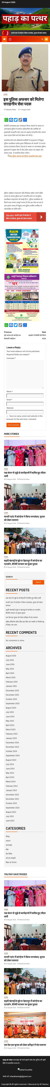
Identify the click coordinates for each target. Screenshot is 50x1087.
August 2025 (11, 708)
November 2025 (12, 695)
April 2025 (10, 725)
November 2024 (12, 747)
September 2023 (13, 808)
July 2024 (10, 764)
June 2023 (10, 821)
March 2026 (10, 677)
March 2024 (10, 781)
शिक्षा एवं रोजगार (11, 862)
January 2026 (11, 686)
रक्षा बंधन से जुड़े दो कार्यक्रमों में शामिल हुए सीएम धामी (23, 598)
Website (10, 408)
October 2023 (11, 803)
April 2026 (10, 673)
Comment (11, 358)
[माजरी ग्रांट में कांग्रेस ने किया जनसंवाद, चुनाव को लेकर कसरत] (25, 497)
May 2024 (10, 773)
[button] (10, 39)
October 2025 (11, 699)
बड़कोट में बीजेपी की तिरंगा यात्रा (37, 335)
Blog (8, 836)
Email (9, 400)
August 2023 (11, 812)
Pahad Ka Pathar (11, 110)
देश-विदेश (9, 854)
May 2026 (10, 669)
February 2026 (12, 682)
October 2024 (11, 751)
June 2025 (10, 716)
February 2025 (12, 734)
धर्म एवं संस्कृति (11, 858)
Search (9, 577)
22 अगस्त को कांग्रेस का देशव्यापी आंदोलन (12, 335)
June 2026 (10, 664)
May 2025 (10, 721)
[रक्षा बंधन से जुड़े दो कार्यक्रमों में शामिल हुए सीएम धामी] (25, 453)
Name (10, 391)
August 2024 (11, 760)
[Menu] (10, 39)
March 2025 (10, 729)
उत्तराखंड (5, 94)
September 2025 (13, 703)
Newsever (32, 1084)
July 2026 (10, 660)
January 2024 (11, 790)
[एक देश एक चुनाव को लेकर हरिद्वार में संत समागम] (25, 1025)
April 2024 (10, 777)
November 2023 (12, 799)
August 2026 (11, 656)
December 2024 (12, 743)
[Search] (42, 39)
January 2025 (11, 738)
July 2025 (10, 712)
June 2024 (10, 769)
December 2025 (12, 690)
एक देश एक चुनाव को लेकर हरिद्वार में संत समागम (22, 617)
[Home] (4, 39)
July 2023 (10, 816)
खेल (7, 849)
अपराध (8, 841)
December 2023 (12, 795)
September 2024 (13, 755)
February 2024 (12, 786)
